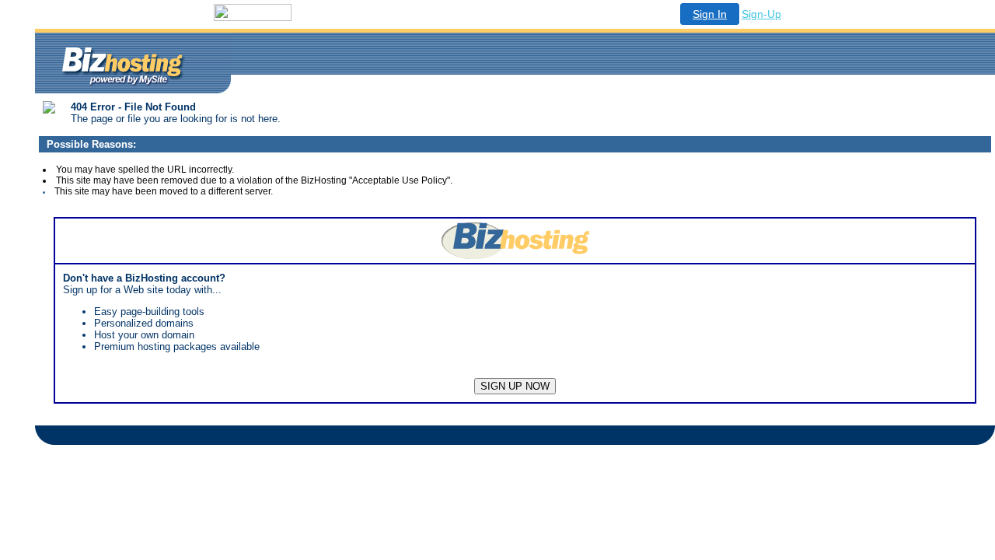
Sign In (710, 14)
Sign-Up (761, 14)
